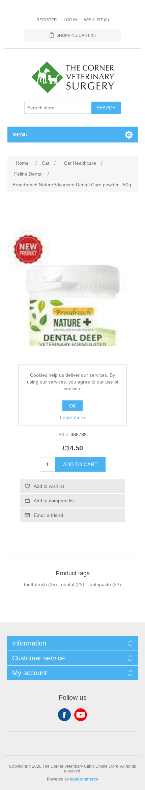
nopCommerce (84, 779)
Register (46, 20)
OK (72, 406)
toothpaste (99, 584)
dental (67, 584)
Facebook (64, 714)
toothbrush (35, 584)
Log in (70, 20)
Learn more (72, 417)
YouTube (80, 714)
